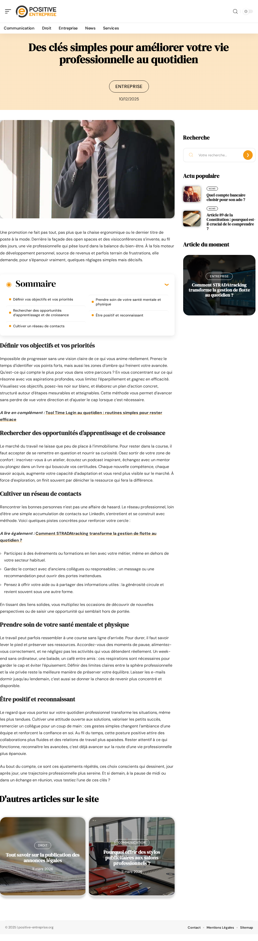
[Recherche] (235, 11)
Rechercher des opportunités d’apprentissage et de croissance (41, 312)
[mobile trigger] (9, 11)
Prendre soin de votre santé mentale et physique (128, 301)
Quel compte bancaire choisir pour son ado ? (226, 197)
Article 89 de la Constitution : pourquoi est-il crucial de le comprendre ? (231, 221)
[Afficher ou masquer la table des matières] (112, 284)
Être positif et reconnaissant (119, 315)
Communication (132, 843)
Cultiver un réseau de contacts (38, 326)
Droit (43, 845)
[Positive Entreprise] (36, 11)
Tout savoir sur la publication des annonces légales (43, 857)
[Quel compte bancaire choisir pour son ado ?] (192, 194)
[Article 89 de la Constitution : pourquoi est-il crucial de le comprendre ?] (192, 218)
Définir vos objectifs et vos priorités (43, 299)
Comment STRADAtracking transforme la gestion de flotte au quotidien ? (219, 290)
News (212, 188)
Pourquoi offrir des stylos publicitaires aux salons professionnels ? (132, 857)
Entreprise (129, 86)
